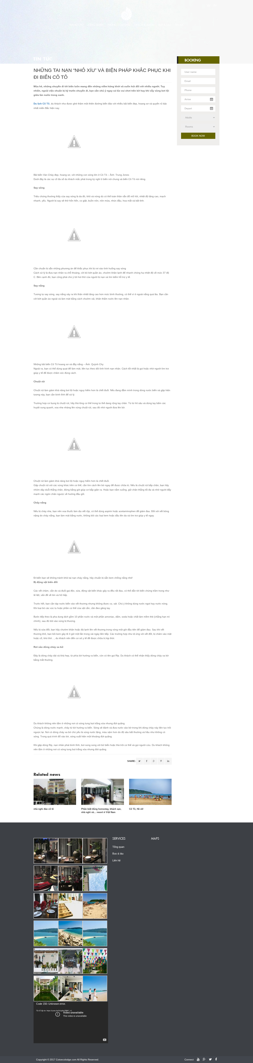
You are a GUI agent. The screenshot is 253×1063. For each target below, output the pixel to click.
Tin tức (179, 24)
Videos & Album (144, 24)
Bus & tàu (165, 24)
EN (215, 5)
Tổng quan (95, 24)
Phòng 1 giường (119, 24)
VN (208, 5)
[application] (71, 1022)
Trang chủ (76, 24)
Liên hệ (116, 860)
